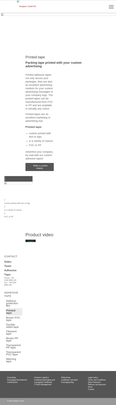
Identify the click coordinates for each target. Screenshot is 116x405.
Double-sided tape (12, 325)
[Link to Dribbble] (107, 401)
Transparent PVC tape (13, 353)
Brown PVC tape (13, 319)
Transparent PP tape (13, 346)
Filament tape (11, 332)
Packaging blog (67, 382)
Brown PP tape (12, 339)
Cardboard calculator (69, 380)
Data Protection (94, 382)
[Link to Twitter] (102, 401)
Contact (91, 389)
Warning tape (11, 360)
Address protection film (12, 303)
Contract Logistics (41, 377)
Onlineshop (65, 377)
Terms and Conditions (97, 380)
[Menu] (110, 6)
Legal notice (93, 377)
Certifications (12, 382)
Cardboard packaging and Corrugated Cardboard (44, 381)
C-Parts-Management (42, 384)
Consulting (11, 377)
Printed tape (10, 311)
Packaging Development (17, 380)
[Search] (103, 6)
